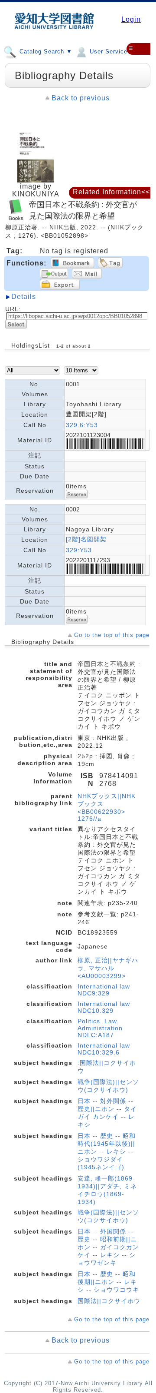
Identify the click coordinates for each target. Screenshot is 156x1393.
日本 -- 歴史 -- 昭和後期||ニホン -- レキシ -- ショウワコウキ (108, 1281)
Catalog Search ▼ (44, 51)
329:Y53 (79, 550)
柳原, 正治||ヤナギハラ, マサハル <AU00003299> (108, 968)
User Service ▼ (112, 51)
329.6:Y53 (82, 424)
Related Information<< (111, 192)
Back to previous (81, 98)
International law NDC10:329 (104, 1007)
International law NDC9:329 (104, 990)
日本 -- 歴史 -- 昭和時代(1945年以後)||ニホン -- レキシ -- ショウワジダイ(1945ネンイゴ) (107, 1151)
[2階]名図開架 (86, 539)
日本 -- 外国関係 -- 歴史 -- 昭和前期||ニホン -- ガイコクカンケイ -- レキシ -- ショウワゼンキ (108, 1247)
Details (23, 296)
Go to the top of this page (112, 635)
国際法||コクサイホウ (109, 1300)
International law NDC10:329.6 (104, 1049)
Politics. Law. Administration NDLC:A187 (100, 1028)
